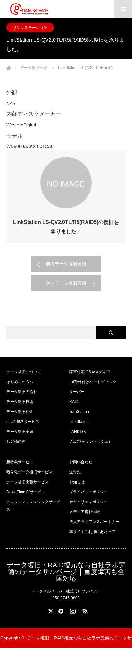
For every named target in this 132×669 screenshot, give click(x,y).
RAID (73, 401)
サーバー (77, 392)
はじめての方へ (19, 382)
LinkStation (79, 421)
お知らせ (77, 482)
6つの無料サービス (22, 421)
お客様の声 (16, 441)
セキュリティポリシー (88, 502)
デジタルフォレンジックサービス (33, 506)
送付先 (75, 472)
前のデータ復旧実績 (66, 263)
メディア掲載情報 (84, 512)
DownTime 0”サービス (25, 492)
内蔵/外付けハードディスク (92, 382)
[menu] (123, 9)
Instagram (72, 610)
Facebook (60, 610)
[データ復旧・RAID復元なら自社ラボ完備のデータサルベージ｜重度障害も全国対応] (29, 9)
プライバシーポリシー (88, 492)
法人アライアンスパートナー (94, 521)
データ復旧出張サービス (27, 482)
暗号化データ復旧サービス (29, 472)
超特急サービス (19, 462)
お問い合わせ (80, 462)
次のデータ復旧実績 (66, 283)
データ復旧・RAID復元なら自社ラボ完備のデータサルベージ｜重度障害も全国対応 (66, 572)
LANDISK (77, 431)
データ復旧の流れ (21, 392)
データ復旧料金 (19, 411)
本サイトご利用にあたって (92, 531)
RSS (84, 610)
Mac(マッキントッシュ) (89, 441)
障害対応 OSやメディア (89, 372)
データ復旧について (23, 372)
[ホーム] (8, 66)
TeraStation (79, 411)
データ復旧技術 (19, 401)
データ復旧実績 (19, 431)
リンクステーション (30, 27)
